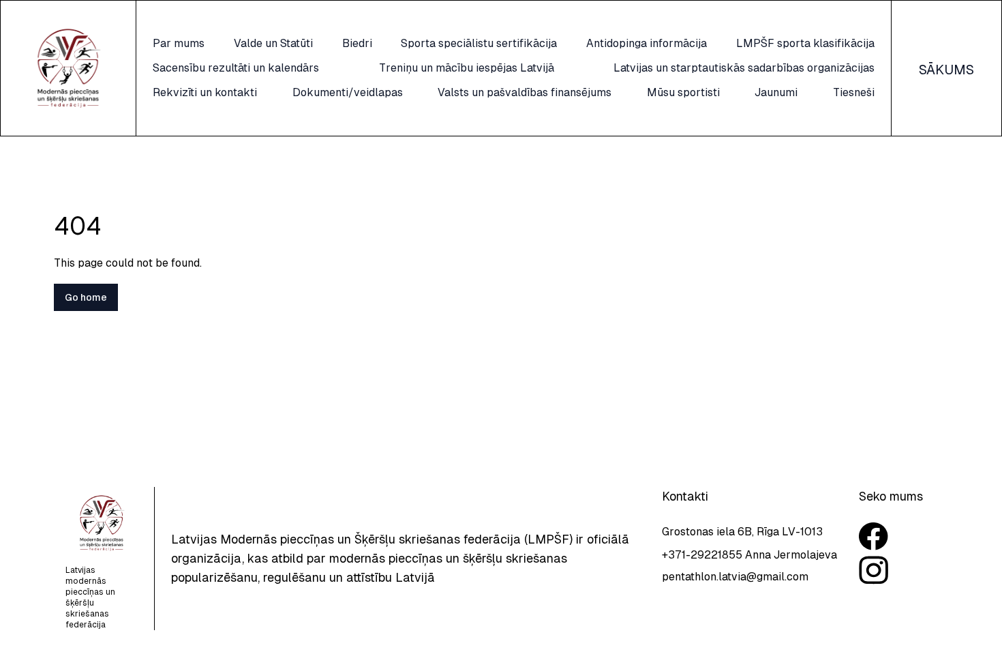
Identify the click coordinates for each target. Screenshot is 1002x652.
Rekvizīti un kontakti (205, 92)
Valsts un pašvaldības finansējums (524, 92)
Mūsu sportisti (683, 92)
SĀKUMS (946, 69)
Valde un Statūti (273, 43)
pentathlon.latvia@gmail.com (735, 576)
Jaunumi (776, 92)
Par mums (178, 43)
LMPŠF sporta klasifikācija (805, 43)
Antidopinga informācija (646, 43)
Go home (86, 297)
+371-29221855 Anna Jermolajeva (749, 554)
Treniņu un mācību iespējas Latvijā (466, 67)
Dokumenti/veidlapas (347, 92)
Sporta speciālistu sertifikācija (479, 43)
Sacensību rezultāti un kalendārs (236, 67)
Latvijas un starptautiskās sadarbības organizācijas (744, 67)
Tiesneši (854, 92)
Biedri (357, 43)
